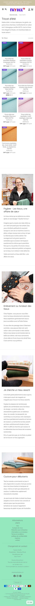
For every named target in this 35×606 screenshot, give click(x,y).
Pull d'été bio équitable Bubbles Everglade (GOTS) (9, 54)
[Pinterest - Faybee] (20, 570)
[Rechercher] (6, 3)
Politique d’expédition (12, 592)
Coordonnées (17, 593)
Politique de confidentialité (11, 591)
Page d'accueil (13, 9)
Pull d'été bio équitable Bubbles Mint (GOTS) (9, 81)
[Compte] (29, 4)
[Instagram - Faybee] (17, 570)
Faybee (19, 586)
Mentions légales (23, 592)
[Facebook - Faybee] (15, 570)
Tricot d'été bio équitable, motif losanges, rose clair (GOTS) (25, 111)
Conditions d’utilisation (25, 591)
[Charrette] (32, 4)
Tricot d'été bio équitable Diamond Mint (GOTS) (9, 110)
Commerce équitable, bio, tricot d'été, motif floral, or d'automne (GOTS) (9, 140)
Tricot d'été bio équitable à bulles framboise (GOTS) (26, 54)
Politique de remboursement (17, 589)
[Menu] (3, 3)
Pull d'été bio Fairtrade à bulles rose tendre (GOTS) (25, 81)
